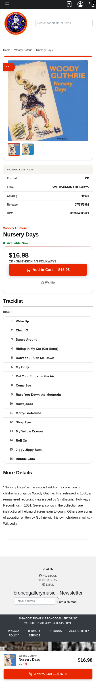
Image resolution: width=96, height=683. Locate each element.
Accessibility (79, 631)
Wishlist (50, 282)
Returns (55, 631)
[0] (92, 5)
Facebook (49, 575)
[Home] (16, 22)
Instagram (49, 580)
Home (6, 50)
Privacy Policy (14, 633)
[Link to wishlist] (69, 5)
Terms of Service (34, 633)
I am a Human (67, 602)
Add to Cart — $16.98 (51, 270)
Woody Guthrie (23, 50)
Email (49, 584)
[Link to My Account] (80, 5)
